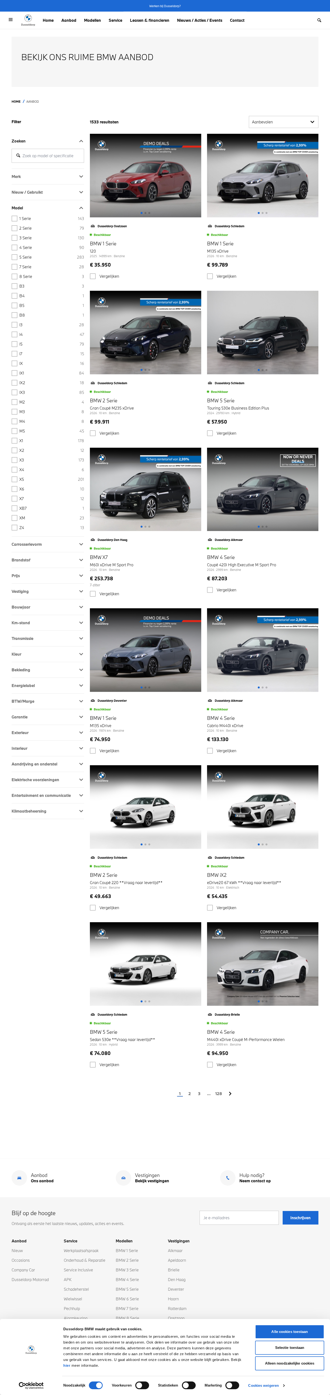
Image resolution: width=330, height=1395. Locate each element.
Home (48, 20)
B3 (51, 286)
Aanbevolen (262, 121)
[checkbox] (93, 276)
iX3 (51, 392)
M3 (51, 411)
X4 (51, 469)
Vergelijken (109, 276)
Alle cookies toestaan (289, 1332)
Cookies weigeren (263, 1385)
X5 (51, 479)
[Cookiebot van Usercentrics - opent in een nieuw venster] (31, 1385)
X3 (51, 459)
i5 (51, 344)
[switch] (142, 1385)
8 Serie (51, 276)
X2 (51, 450)
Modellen (92, 20)
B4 (51, 295)
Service (115, 20)
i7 (51, 353)
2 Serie (51, 228)
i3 (51, 324)
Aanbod (68, 20)
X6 (51, 488)
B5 (51, 305)
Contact (237, 20)
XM (51, 517)
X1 (51, 440)
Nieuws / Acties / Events (199, 20)
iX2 (51, 382)
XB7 (51, 508)
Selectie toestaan (289, 1347)
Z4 (51, 527)
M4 (51, 421)
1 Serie (51, 218)
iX (51, 363)
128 (219, 1093)
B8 (51, 315)
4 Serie (51, 247)
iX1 (51, 372)
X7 (51, 498)
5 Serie (51, 257)
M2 (51, 401)
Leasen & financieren (149, 20)
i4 (51, 334)
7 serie (51, 266)
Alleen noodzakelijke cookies (290, 1363)
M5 (51, 430)
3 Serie (51, 237)
